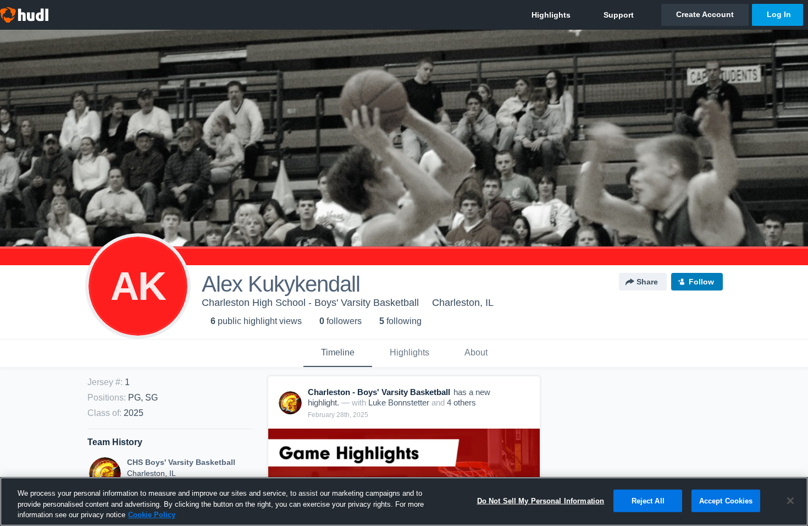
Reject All (648, 500)
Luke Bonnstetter (398, 402)
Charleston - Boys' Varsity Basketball (379, 392)
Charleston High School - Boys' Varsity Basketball (310, 302)
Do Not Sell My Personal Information (541, 500)
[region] (404, 501)
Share (647, 281)
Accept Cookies (726, 500)
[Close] (790, 501)
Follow (701, 281)
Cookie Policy (151, 515)
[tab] (337, 353)
